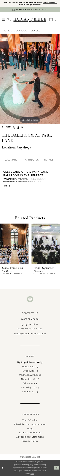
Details (49, 159)
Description (11, 159)
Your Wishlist (30, 420)
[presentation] (14, 244)
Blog (30, 428)
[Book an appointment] (51, 20)
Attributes (32, 159)
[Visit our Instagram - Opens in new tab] (30, 299)
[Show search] (57, 20)
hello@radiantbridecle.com (30, 333)
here (32, 474)
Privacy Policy (30, 441)
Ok (57, 468)
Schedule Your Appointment (30, 424)
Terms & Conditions (30, 432)
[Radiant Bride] (30, 19)
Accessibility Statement (30, 436)
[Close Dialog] (3, 467)
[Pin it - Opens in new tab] (18, 127)
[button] (3, 20)
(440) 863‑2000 (30, 319)
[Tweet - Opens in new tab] (14, 127)
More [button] (7, 185)
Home (6, 30)
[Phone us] (9, 20)
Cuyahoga (20, 30)
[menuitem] (3, 20)
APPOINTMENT (50, 3)
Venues (35, 30)
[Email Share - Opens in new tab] (22, 127)
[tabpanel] (30, 79)
